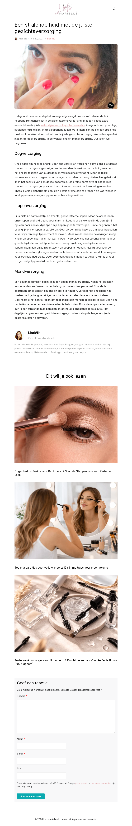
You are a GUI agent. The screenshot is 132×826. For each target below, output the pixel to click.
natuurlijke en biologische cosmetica (63, 125)
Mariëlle (23, 38)
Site (19, 768)
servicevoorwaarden (101, 783)
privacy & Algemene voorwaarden (79, 819)
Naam (21, 739)
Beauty (51, 38)
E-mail (21, 753)
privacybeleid (81, 783)
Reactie (22, 696)
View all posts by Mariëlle (41, 338)
